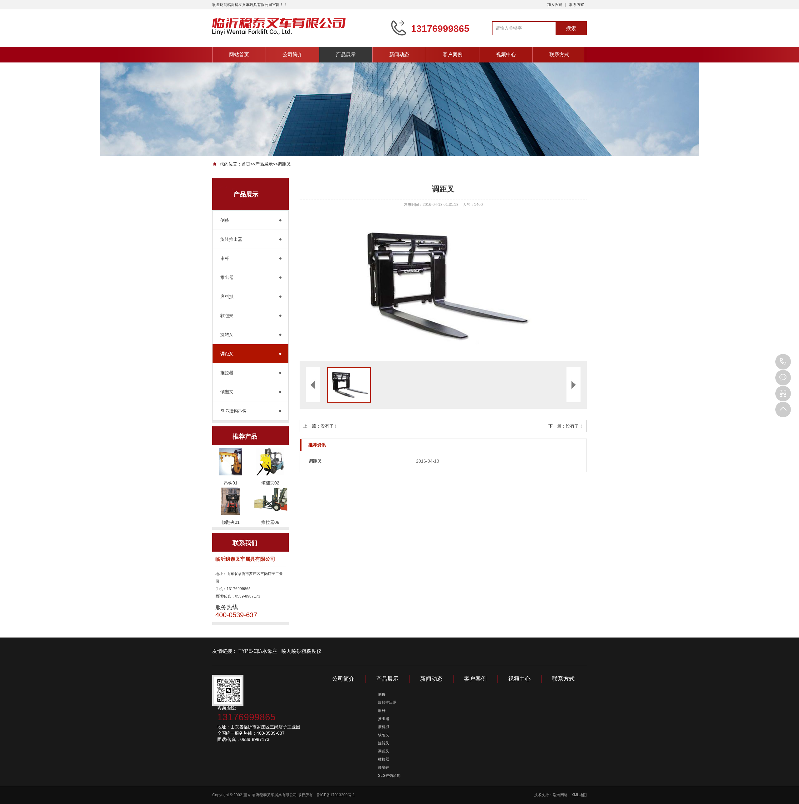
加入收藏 (554, 4)
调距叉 (284, 163)
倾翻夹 (226, 391)
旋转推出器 (231, 239)
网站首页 (239, 54)
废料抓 (226, 296)
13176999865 (783, 362)
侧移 (224, 220)
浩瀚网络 (560, 795)
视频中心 (506, 54)
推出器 (226, 277)
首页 (246, 163)
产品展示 (346, 54)
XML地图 (579, 795)
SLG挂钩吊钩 (233, 410)
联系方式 (576, 4)
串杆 (224, 258)
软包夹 (226, 315)
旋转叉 (226, 334)
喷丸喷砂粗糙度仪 (301, 651)
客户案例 (453, 54)
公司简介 (292, 54)
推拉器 (226, 372)
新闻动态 (399, 54)
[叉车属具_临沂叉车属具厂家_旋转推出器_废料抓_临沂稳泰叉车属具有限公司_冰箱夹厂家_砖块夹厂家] (296, 27)
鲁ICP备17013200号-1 (335, 795)
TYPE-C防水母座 (257, 651)
